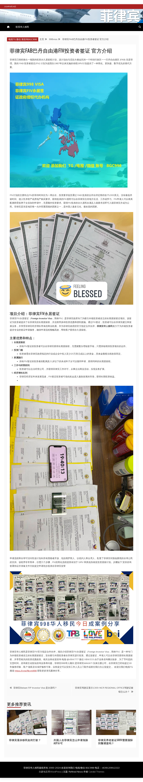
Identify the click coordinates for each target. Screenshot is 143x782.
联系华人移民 (22, 26)
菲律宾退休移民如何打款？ (25, 740)
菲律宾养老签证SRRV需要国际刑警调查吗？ (115, 741)
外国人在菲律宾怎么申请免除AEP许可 (71, 741)
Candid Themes (96, 771)
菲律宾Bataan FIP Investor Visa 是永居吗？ (35, 687)
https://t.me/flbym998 (26, 670)
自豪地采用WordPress (50, 771)
